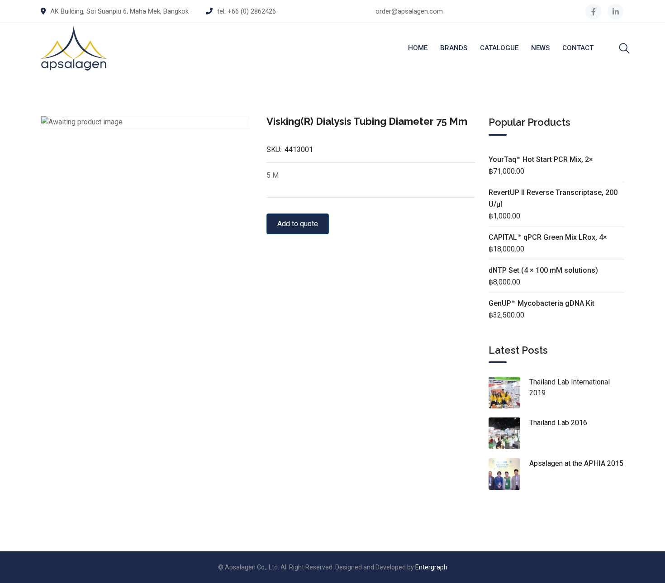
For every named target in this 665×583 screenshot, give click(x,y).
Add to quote (297, 223)
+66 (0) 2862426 (252, 11)
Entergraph (431, 567)
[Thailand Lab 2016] (509, 433)
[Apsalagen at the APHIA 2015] (509, 474)
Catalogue (499, 48)
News (540, 48)
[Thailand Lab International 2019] (509, 392)
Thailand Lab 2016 (558, 422)
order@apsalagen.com (409, 11)
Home (418, 48)
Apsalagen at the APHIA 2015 (576, 463)
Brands (453, 48)
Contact (578, 48)
